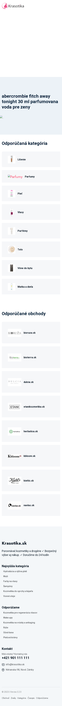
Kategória (22, 698)
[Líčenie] (11, 159)
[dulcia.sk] (14, 381)
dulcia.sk (29, 382)
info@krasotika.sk (15, 664)
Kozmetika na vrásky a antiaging (19, 622)
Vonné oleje (9, 596)
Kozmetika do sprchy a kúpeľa (18, 591)
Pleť (20, 193)
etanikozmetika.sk (34, 406)
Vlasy (21, 212)
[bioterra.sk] (14, 357)
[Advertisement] (31, 44)
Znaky (13, 698)
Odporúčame (42, 698)
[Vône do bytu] (11, 267)
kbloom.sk (29, 456)
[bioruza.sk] (14, 332)
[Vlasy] (11, 212)
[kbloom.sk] (14, 455)
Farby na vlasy (10, 581)
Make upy (7, 617)
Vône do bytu (25, 268)
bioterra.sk (30, 357)
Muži (5, 576)
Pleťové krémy (10, 637)
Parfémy (23, 230)
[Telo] (11, 249)
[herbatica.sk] (14, 431)
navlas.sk (29, 505)
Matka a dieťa (25, 286)
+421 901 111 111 (15, 658)
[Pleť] (11, 193)
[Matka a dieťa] (11, 286)
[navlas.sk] (14, 505)
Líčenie (22, 159)
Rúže (5, 627)
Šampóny (7, 586)
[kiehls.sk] (14, 480)
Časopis (31, 698)
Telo (20, 249)
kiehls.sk (29, 480)
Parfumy (30, 176)
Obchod (5, 698)
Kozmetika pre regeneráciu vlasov (20, 612)
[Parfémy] (11, 230)
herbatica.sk (31, 431)
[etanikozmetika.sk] (14, 406)
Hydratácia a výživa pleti (15, 571)
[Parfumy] (15, 176)
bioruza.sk (30, 332)
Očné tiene (8, 632)
